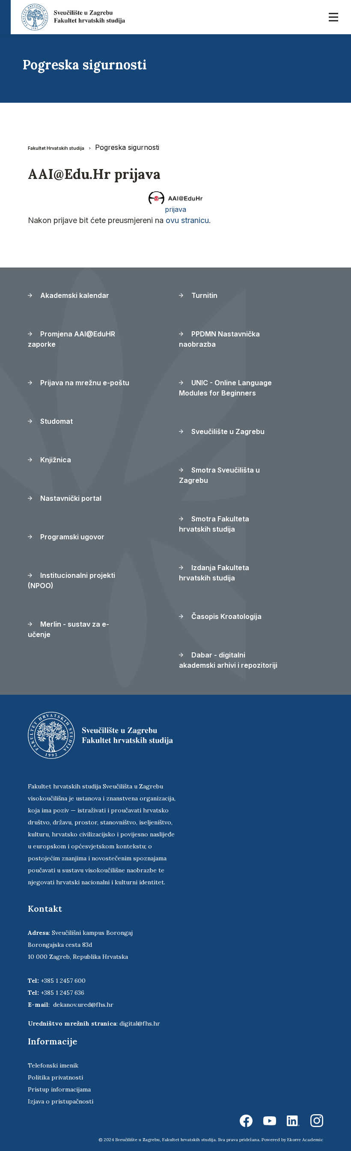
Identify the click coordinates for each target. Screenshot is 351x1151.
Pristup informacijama (59, 1089)
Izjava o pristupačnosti (60, 1101)
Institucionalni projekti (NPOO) (71, 580)
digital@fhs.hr (139, 1023)
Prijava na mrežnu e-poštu (84, 382)
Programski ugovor (71, 536)
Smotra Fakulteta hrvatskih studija (214, 524)
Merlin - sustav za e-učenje (68, 629)
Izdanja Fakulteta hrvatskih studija (214, 572)
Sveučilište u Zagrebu (227, 431)
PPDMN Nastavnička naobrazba (219, 339)
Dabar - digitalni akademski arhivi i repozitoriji (228, 660)
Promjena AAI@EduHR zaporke (71, 339)
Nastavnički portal (70, 498)
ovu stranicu (187, 220)
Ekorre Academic (305, 1139)
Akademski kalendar (74, 295)
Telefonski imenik (53, 1065)
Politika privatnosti (55, 1077)
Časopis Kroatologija (226, 616)
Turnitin (203, 295)
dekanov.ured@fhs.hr (83, 1004)
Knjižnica (55, 459)
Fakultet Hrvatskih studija (56, 148)
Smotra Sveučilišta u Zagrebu (219, 475)
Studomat (56, 421)
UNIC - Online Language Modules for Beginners (225, 387)
